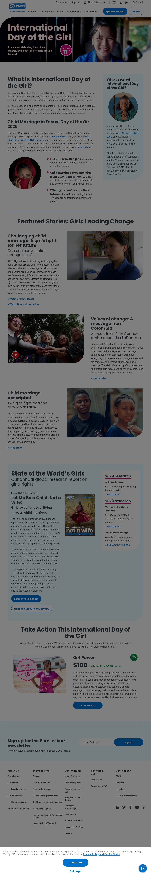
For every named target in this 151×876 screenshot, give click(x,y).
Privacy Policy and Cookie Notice (101, 854)
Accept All (75, 862)
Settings (75, 871)
